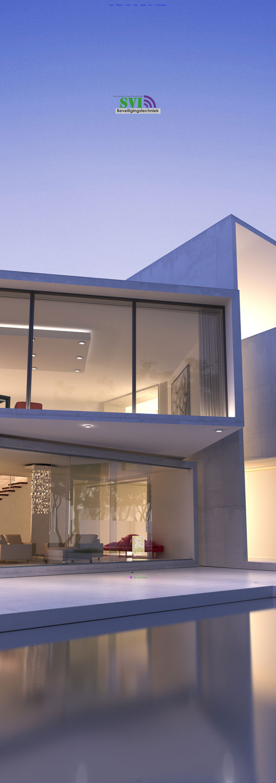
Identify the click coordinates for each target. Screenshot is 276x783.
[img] (138, 391)
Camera (127, 5)
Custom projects (161, 5)
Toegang (143, 5)
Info (150, 5)
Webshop (119, 5)
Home (111, 5)
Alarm (135, 5)
